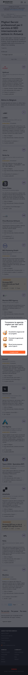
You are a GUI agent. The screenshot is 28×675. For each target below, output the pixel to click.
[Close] (25, 321)
